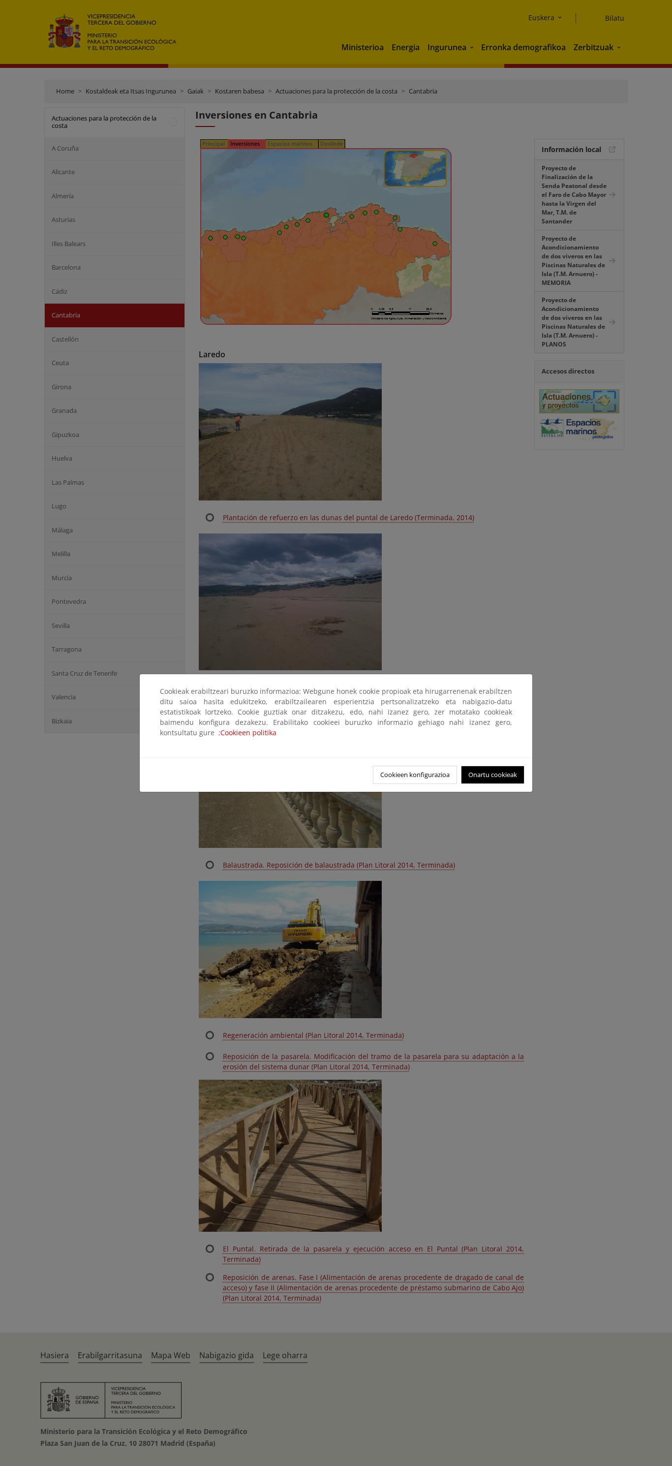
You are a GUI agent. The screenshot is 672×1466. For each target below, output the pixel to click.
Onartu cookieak (492, 774)
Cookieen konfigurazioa (415, 774)
